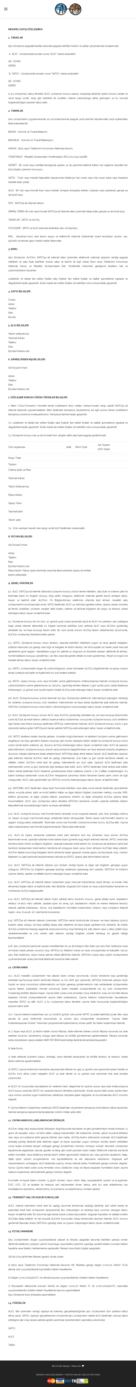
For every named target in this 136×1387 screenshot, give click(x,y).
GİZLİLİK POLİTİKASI (91, 1375)
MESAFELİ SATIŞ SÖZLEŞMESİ (49, 1375)
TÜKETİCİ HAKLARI (72, 1375)
